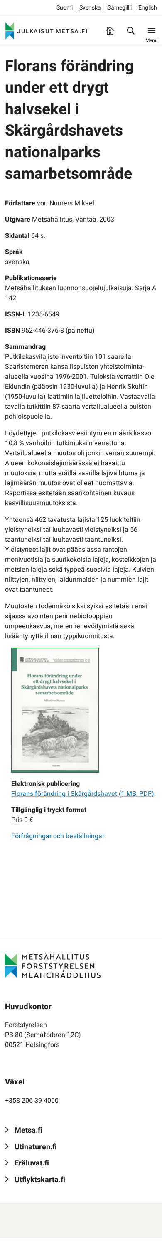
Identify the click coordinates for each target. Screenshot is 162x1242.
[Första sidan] (110, 31)
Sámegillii (120, 7)
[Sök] (130, 31)
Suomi (64, 7)
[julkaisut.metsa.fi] (53, 965)
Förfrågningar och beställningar (57, 836)
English (147, 7)
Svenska (90, 7)
